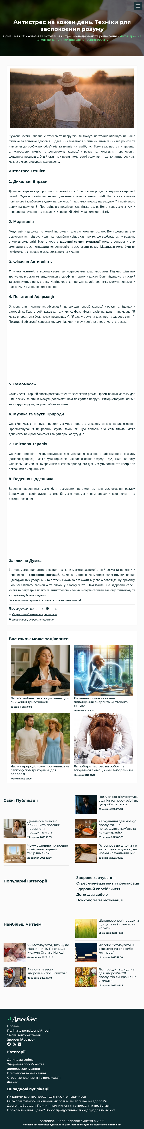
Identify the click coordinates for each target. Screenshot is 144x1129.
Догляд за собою (92, 894)
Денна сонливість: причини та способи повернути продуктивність (43, 826)
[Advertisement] (72, 350)
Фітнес (12, 1082)
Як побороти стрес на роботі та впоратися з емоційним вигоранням (103, 768)
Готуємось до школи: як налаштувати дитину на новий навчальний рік (118, 849)
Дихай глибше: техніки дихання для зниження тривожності (40, 700)
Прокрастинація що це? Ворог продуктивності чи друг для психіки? (61, 1110)
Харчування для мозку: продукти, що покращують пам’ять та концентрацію (117, 826)
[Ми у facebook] (9, 1044)
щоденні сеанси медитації (80, 241)
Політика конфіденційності (28, 1030)
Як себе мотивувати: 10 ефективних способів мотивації (117, 948)
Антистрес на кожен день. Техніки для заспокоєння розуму (88, 37)
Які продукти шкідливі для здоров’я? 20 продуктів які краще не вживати (117, 974)
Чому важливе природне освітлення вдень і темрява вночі (47, 849)
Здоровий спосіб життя (98, 889)
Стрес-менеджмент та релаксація (90, 36)
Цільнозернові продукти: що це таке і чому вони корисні (119, 924)
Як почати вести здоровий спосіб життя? (47, 971)
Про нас (13, 1026)
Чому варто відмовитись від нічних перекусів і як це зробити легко (118, 800)
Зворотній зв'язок (21, 1039)
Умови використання (24, 1035)
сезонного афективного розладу (111, 453)
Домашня (10, 36)
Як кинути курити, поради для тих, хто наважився (46, 1096)
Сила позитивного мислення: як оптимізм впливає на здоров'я (57, 1101)
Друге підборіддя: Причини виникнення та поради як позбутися (58, 1105)
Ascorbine (24, 1018)
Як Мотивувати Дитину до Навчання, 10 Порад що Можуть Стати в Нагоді (48, 948)
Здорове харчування (96, 878)
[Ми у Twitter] (19, 1044)
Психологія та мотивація (40, 36)
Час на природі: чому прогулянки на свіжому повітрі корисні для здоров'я (40, 770)
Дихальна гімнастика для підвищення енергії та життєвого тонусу (101, 702)
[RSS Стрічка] (14, 1044)
